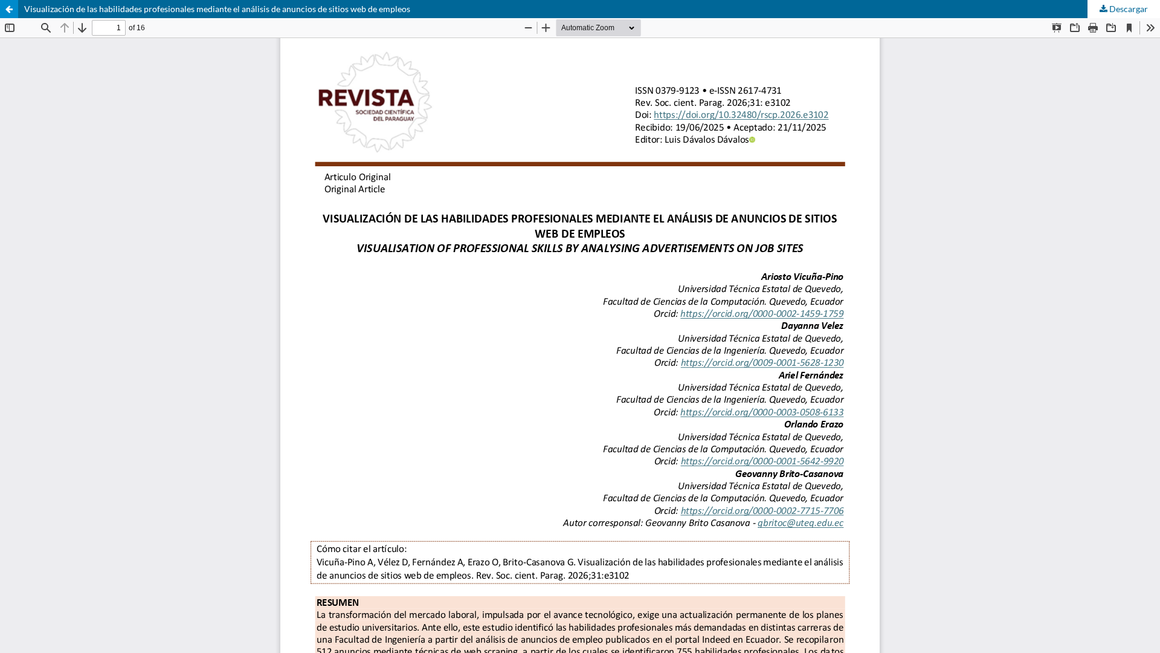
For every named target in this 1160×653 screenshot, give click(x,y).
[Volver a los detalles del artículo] (9, 9)
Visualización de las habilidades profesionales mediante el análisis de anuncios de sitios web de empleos (217, 9)
